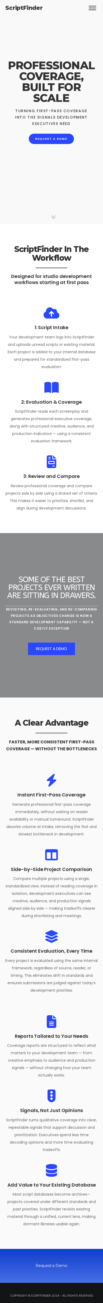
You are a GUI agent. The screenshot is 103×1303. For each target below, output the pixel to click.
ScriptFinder (24, 7)
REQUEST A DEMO (51, 139)
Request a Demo (51, 648)
